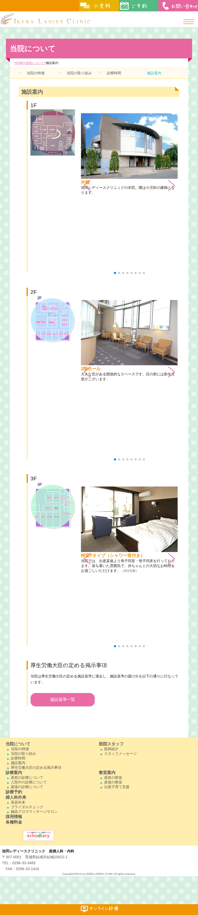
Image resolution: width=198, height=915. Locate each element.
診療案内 (14, 772)
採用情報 (14, 816)
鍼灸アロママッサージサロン (34, 811)
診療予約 (14, 792)
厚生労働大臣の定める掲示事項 (36, 767)
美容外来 (18, 802)
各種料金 (14, 822)
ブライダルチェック (27, 807)
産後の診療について (27, 787)
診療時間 (114, 73)
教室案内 (107, 772)
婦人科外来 (16, 797)
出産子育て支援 (116, 787)
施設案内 (154, 73)
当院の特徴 (36, 73)
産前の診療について (27, 777)
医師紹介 (111, 749)
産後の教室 (113, 782)
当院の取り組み (79, 73)
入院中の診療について (29, 782)
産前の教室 (113, 777)
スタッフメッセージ (120, 753)
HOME (19, 63)
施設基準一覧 (62, 699)
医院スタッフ (111, 744)
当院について (35, 63)
